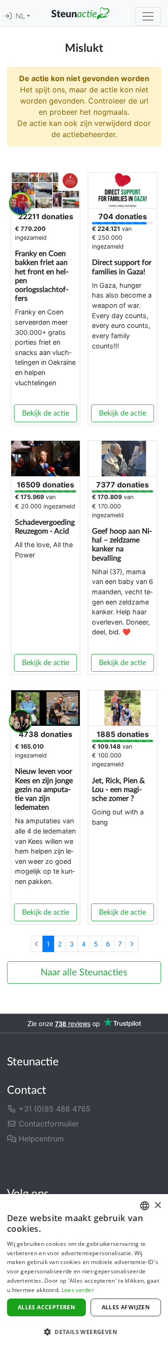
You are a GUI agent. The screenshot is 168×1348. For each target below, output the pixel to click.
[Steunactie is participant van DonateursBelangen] (55, 1163)
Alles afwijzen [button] (126, 1307)
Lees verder (78, 1290)
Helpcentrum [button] (40, 1138)
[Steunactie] (80, 13)
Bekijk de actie (45, 413)
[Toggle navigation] (148, 16)
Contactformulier (47, 1123)
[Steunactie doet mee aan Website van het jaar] (137, 1163)
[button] (84, 1331)
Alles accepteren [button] (46, 1307)
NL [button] (21, 16)
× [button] (157, 1205)
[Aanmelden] (8, 16)
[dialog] (84, 1271)
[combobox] (144, 1205)
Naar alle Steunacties (84, 972)
